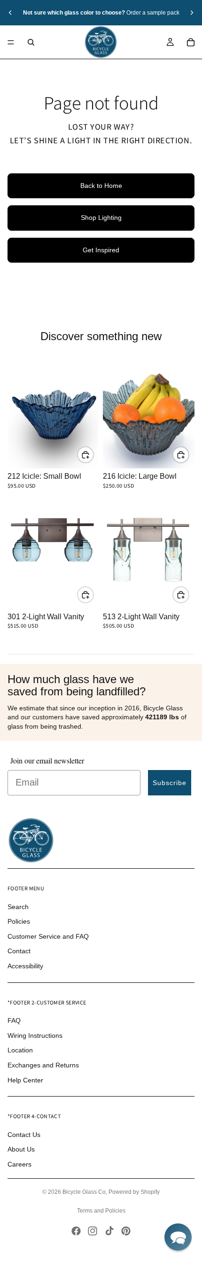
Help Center (25, 1080)
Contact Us (24, 1134)
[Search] (31, 42)
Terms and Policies (101, 1210)
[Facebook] (76, 1231)
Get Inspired (101, 250)
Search (18, 907)
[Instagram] (92, 1231)
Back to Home (101, 185)
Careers (19, 1164)
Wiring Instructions (35, 1035)
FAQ (14, 1020)
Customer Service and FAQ (48, 936)
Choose (93, 454)
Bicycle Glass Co (84, 1192)
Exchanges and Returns (43, 1065)
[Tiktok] (109, 1231)
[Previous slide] (10, 12)
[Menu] (11, 42)
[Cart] (190, 42)
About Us (21, 1149)
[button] (178, 1237)
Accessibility (25, 966)
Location (20, 1050)
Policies (19, 921)
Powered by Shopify (134, 1192)
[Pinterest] (126, 1231)
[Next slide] (191, 12)
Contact (19, 951)
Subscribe (169, 782)
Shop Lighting (101, 217)
